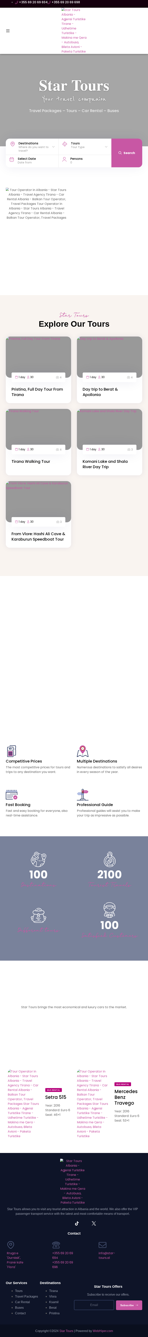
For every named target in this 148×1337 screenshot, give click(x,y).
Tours (71, 110)
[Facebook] (68, 1223)
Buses (113, 110)
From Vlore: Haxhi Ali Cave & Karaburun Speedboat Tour (38, 536)
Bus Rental (53, 1090)
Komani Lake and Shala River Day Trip (105, 464)
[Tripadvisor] (51, 1223)
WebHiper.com (103, 1331)
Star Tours (66, 1331)
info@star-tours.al (107, 1255)
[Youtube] (85, 1223)
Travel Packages (45, 110)
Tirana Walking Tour (31, 461)
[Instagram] (60, 1223)
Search (129, 153)
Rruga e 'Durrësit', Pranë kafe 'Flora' (15, 1260)
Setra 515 (55, 1097)
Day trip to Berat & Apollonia (100, 392)
